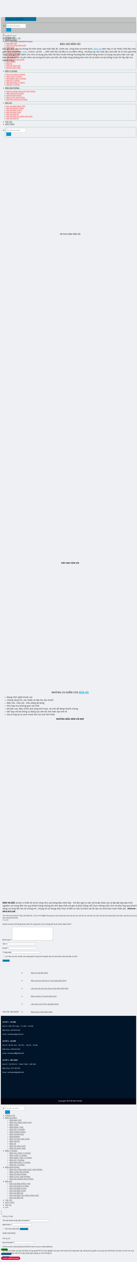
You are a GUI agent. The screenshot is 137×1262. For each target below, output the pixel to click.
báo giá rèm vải (72, 915)
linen (24, 51)
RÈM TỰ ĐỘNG (11, 1151)
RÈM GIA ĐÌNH (11, 1118)
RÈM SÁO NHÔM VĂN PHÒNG (21, 1179)
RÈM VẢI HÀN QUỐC (17, 1146)
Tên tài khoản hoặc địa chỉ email (16, 1220)
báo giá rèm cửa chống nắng (56, 915)
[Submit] (8, 30)
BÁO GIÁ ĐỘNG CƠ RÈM (19, 1186)
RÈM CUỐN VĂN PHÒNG (19, 1172)
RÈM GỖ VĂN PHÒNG (18, 1174)
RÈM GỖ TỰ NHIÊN (17, 1129)
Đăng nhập (24, 1229)
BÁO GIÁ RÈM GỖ (16, 1193)
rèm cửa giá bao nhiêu (10, 917)
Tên (4, 944)
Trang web (6, 952)
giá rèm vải (82, 915)
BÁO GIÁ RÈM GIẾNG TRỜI (20, 1184)
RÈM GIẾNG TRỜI (16, 1127)
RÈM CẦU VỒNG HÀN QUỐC (20, 1122)
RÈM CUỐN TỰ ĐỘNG (18, 1155)
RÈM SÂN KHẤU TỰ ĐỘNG (20, 1162)
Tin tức (14, 35)
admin (30, 41)
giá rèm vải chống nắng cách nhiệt (111, 915)
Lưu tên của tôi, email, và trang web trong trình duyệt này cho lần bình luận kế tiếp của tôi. (41, 956)
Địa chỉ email (8, 1242)
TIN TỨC (8, 1200)
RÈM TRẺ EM (14, 1141)
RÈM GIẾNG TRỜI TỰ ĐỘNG (20, 1158)
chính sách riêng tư (32, 1253)
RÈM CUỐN (14, 1125)
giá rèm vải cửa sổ (130, 915)
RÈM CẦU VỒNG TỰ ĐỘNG (20, 1153)
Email (5, 948)
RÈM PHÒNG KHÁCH (17, 1132)
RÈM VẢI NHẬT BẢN (17, 1148)
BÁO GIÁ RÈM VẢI (7, 35)
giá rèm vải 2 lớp (93, 915)
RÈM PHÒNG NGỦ (16, 1134)
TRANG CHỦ (10, 1115)
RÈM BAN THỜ (15, 1120)
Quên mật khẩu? (9, 1233)
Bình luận (7, 940)
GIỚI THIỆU (9, 1202)
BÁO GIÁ (8, 1181)
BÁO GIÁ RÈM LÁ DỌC (18, 1188)
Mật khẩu (7, 1224)
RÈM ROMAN (14, 1136)
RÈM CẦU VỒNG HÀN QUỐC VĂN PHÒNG (25, 1169)
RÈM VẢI (84, 692)
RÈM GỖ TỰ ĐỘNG (16, 1160)
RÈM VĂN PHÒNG (12, 1167)
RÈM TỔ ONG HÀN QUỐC (19, 1139)
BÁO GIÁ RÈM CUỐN (17, 1191)
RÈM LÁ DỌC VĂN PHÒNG (19, 1176)
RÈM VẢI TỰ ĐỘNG (17, 1165)
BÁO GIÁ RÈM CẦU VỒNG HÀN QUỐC (24, 1195)
